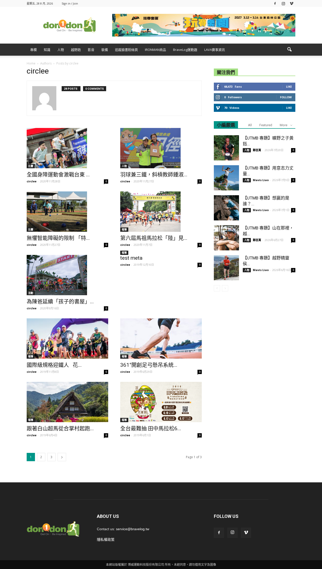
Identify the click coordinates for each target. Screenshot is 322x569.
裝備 (104, 49)
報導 (124, 229)
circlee (31, 181)
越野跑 (76, 49)
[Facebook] (275, 3)
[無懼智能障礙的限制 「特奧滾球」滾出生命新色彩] (67, 211)
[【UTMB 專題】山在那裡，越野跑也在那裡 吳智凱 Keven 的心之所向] (226, 237)
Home (31, 63)
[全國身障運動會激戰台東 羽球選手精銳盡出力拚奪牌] (67, 148)
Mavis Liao (261, 180)
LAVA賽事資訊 (214, 49)
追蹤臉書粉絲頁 (126, 49)
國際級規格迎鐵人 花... (54, 365)
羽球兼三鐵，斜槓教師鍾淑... (153, 175)
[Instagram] (283, 3)
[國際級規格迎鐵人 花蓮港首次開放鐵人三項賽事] (67, 338)
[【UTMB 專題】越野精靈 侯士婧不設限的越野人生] (226, 267)
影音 (91, 49)
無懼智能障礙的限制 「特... (58, 238)
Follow (286, 97)
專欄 (33, 49)
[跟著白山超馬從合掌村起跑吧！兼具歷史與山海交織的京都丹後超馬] (67, 402)
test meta (131, 258)
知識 (47, 49)
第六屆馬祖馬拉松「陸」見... (153, 238)
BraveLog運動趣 (185, 49)
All (250, 125)
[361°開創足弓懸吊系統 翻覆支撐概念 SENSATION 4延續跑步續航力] (161, 338)
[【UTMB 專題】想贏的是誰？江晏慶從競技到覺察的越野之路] (226, 207)
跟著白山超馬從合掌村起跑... (60, 428)
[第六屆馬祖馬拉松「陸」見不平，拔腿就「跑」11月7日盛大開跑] (161, 211)
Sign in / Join (70, 3)
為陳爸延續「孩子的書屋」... (60, 301)
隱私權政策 (105, 540)
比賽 (30, 166)
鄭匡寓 (257, 150)
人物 (60, 49)
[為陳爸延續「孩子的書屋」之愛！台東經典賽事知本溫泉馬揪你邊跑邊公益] (67, 275)
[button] (289, 50)
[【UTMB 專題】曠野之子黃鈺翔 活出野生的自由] (226, 147)
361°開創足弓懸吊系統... (148, 365)
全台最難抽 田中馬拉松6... (150, 428)
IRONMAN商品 (155, 49)
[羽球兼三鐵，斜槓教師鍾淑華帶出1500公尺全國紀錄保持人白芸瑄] (161, 148)
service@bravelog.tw (132, 529)
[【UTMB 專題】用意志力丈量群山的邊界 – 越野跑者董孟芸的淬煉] (226, 177)
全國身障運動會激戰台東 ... (58, 175)
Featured (265, 125)
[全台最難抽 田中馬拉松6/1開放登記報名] (161, 402)
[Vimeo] (291, 3)
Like (289, 86)
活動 (30, 293)
